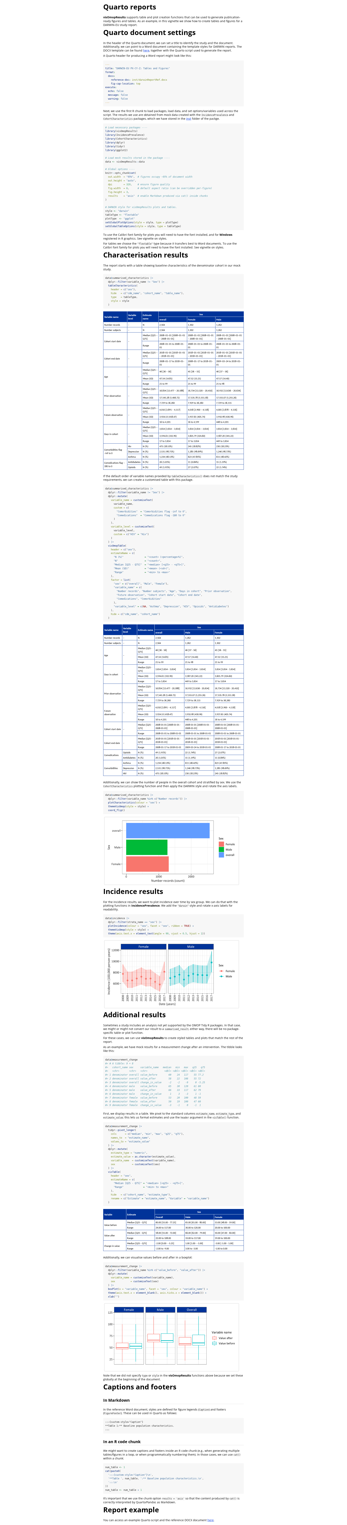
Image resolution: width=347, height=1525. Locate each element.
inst (188, 118)
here (146, 50)
